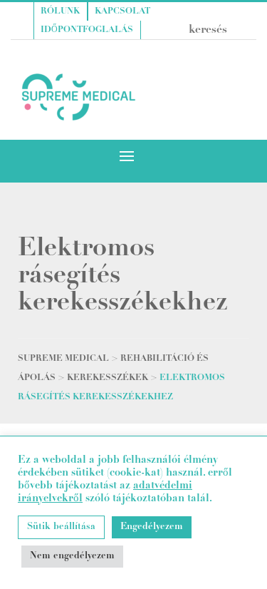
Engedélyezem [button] (151, 527)
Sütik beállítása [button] (61, 527)
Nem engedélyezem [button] (72, 556)
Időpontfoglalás (87, 30)
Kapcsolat (122, 11)
